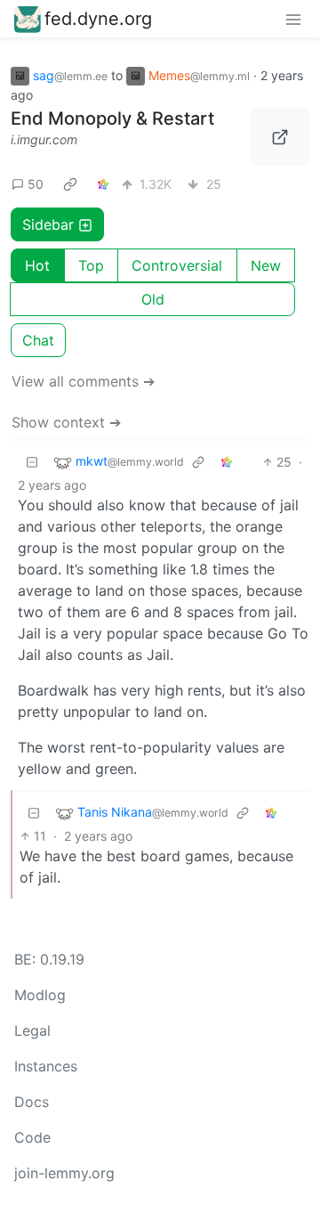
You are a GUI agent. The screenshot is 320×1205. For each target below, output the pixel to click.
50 (36, 183)
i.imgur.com (44, 139)
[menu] (293, 18)
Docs (31, 1102)
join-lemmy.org (64, 1173)
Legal (32, 1030)
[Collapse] (32, 462)
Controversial (177, 265)
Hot (37, 265)
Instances (45, 1066)
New (266, 265)
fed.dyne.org (98, 18)
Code (32, 1137)
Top (91, 265)
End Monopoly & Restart (112, 118)
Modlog (40, 995)
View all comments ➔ (83, 381)
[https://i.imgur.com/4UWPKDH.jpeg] (280, 137)
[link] (70, 183)
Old (152, 299)
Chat (38, 340)
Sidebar (48, 224)
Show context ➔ (66, 422)
